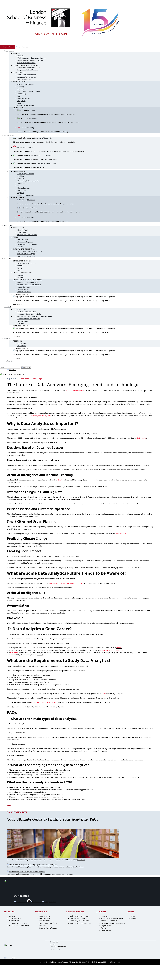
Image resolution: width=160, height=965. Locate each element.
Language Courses (24, 79)
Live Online (32, 118)
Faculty (20, 277)
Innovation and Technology (31, 379)
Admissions (8, 225)
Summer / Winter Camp (26, 77)
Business (20, 89)
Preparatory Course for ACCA (28, 67)
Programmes (9, 51)
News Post (21, 346)
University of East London (26, 147)
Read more (17, 304)
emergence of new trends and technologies (66, 583)
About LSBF (21, 309)
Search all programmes (26, 63)
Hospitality (21, 101)
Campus (20, 275)
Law (18, 96)
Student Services (23, 289)
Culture (20, 265)
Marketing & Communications (28, 91)
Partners (20, 323)
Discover (7, 258)
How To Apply (22, 230)
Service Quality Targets (26, 254)
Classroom (31, 110)
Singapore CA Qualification (27, 70)
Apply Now (21, 232)
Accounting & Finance (25, 84)
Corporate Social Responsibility (29, 314)
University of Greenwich (43, 138)
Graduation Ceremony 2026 (28, 282)
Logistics (20, 103)
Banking (20, 86)
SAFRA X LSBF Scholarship (27, 244)
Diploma (20, 55)
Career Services (23, 287)
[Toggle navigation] (27, 47)
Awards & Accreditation (26, 311)
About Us (7, 307)
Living (19, 268)
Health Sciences (23, 98)
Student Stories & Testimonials (29, 284)
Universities (9, 135)
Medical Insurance (24, 292)
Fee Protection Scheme (26, 256)
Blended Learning (27, 127)
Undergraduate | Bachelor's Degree (31, 58)
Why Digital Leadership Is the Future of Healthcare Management (90, 296)
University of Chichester (43, 155)
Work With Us (22, 321)
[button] (21, 47)
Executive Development (26, 74)
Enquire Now (8, 47)
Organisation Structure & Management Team (34, 316)
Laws (19, 270)
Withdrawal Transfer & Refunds (29, 251)
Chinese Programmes (25, 105)
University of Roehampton (45, 163)
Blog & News (22, 343)
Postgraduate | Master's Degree (30, 60)
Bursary (20, 246)
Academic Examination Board (28, 319)
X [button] (0, 365)
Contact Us (8, 361)
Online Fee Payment (25, 242)
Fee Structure (22, 239)
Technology (21, 93)
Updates (7, 338)
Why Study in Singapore (26, 263)
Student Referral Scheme (27, 235)
